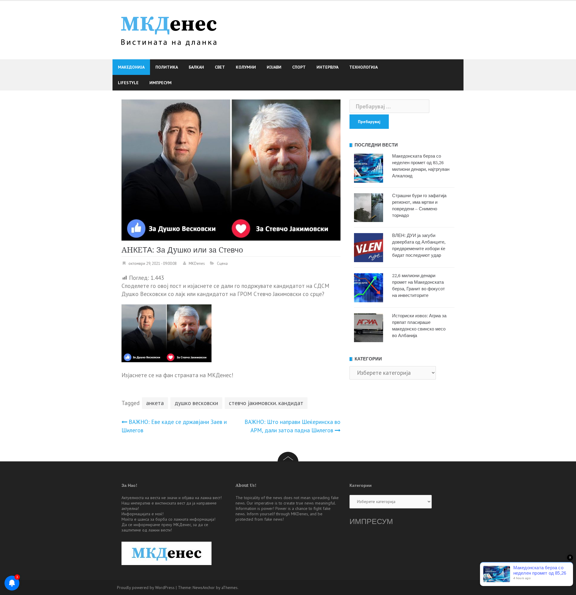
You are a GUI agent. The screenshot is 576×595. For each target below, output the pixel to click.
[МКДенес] (168, 29)
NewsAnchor (204, 587)
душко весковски (196, 403)
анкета (155, 403)
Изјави (274, 67)
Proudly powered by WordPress (146, 587)
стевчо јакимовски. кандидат (266, 403)
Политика (166, 67)
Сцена (222, 263)
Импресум (160, 82)
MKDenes (197, 263)
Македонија (131, 67)
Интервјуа (327, 67)
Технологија (363, 67)
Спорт (299, 67)
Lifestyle (128, 82)
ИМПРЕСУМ (371, 521)
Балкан (196, 67)
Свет (220, 67)
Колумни (246, 67)
